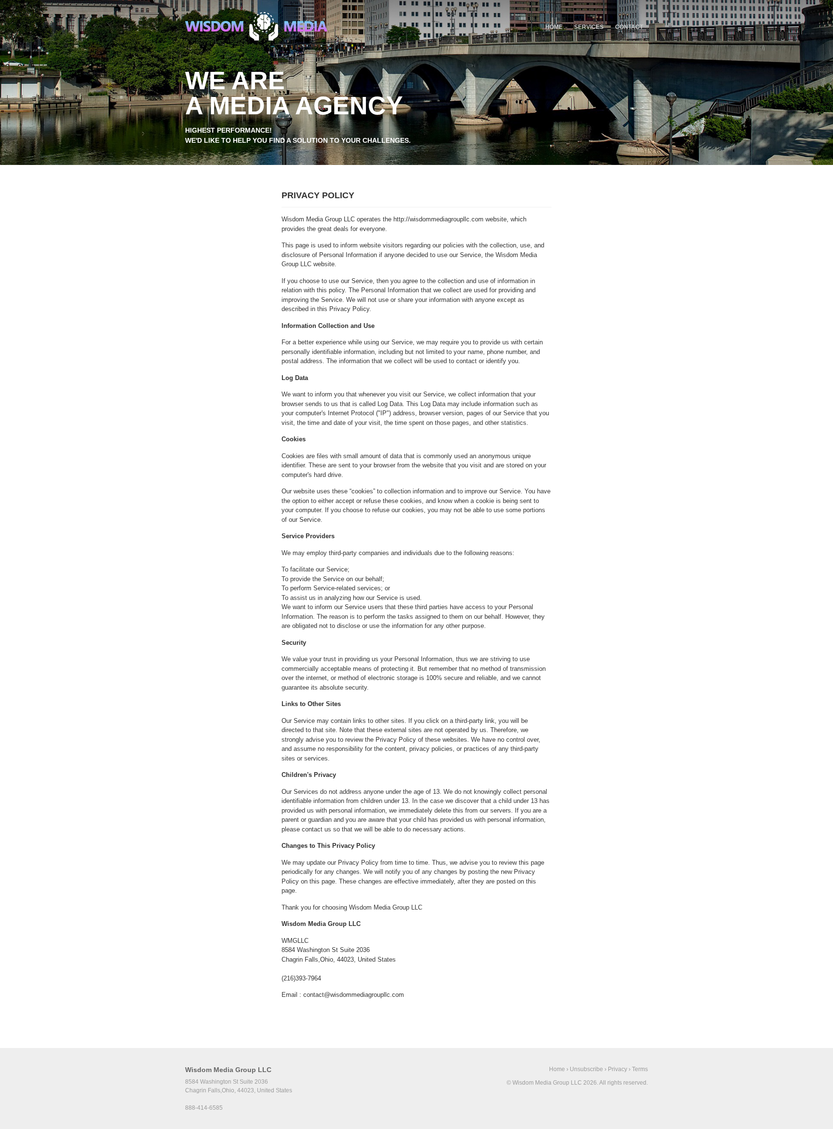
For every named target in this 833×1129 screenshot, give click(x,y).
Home (554, 27)
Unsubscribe (586, 1069)
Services (589, 27)
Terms (640, 1069)
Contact (629, 27)
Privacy (617, 1069)
